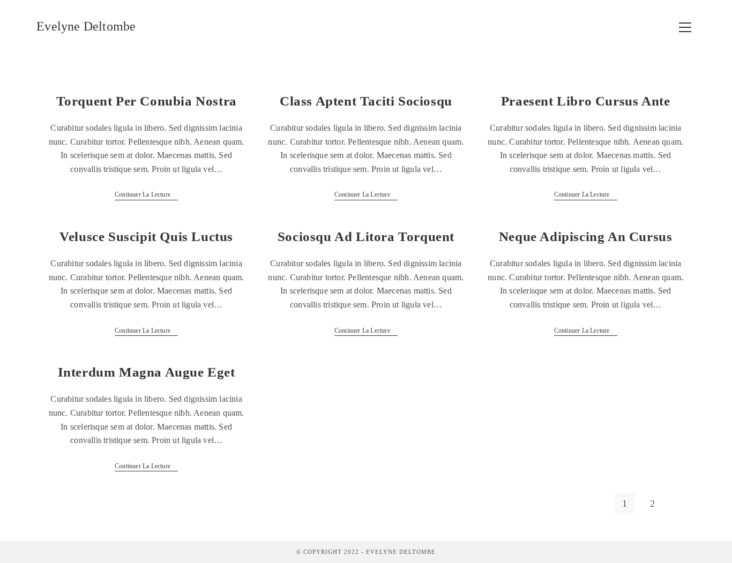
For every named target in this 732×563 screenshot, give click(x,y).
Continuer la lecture (146, 194)
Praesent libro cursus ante (585, 101)
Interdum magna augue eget (146, 372)
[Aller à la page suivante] (680, 503)
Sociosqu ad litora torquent (366, 236)
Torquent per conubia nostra (146, 101)
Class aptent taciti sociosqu (366, 101)
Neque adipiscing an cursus (586, 236)
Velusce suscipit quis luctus (146, 236)
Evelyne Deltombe (86, 26)
